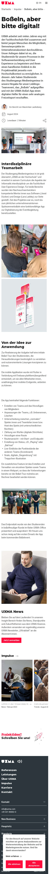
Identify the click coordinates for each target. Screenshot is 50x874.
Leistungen (8, 774)
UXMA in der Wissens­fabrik (15, 704)
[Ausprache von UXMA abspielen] (19, 761)
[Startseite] (7, 2)
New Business (8, 819)
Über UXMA (8, 778)
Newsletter (5, 871)
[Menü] (46, 2)
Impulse (18, 9)
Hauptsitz (6, 826)
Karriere (6, 787)
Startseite (6, 9)
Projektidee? (11, 734)
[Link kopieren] (44, 120)
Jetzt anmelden (11, 640)
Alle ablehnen (14, 864)
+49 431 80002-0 (8, 812)
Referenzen (9, 770)
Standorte (6, 833)
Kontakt (6, 792)
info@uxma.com (8, 809)
